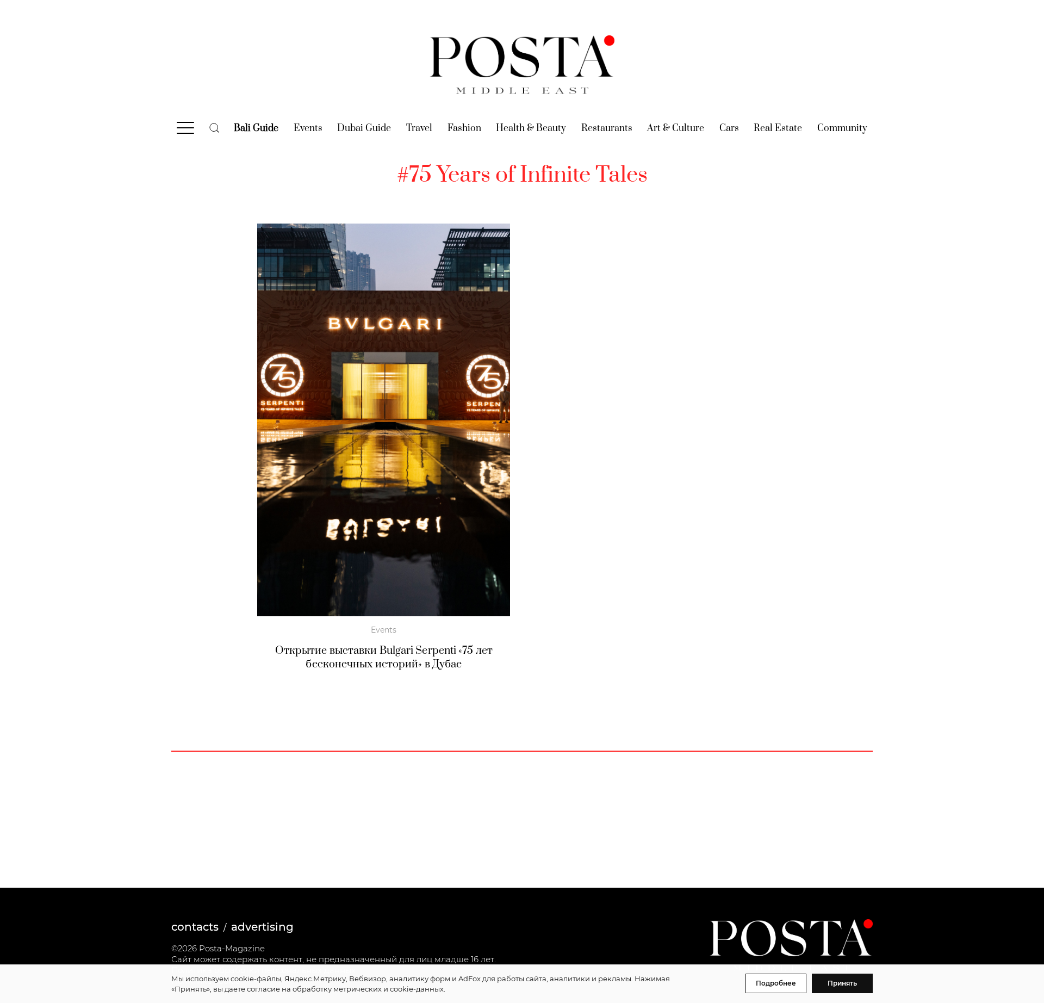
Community (842, 128)
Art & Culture (675, 128)
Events (308, 128)
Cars (729, 128)
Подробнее (776, 983)
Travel (419, 128)
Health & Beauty (531, 128)
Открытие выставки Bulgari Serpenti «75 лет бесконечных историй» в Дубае (384, 657)
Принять (842, 983)
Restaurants (606, 128)
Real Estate (778, 128)
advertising (262, 926)
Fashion (464, 128)
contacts (195, 926)
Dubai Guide (364, 128)
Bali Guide (256, 128)
